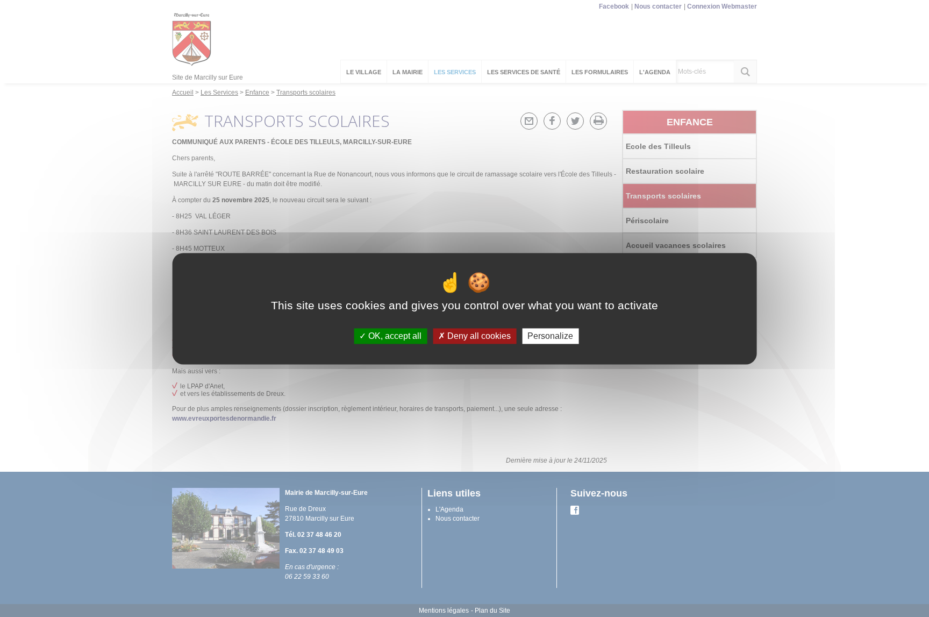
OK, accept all (393, 336)
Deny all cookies (478, 336)
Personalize (550, 336)
